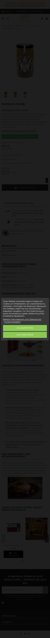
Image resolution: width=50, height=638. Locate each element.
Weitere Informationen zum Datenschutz (22, 319)
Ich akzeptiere (25, 328)
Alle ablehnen (25, 335)
